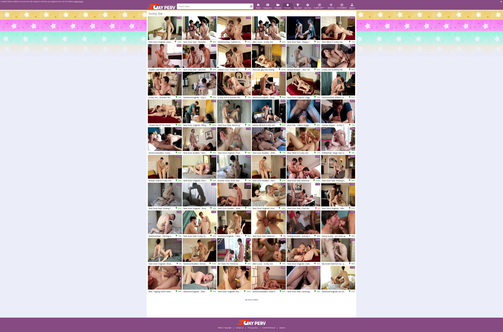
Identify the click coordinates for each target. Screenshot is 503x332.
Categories (267, 8)
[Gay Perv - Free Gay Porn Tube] (161, 6)
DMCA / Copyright (224, 328)
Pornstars (287, 8)
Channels (277, 8)
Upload (352, 8)
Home (258, 8)
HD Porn (331, 8)
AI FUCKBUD (342, 8)
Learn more (78, 1)
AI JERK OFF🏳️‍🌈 (319, 8)
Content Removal (268, 328)
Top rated (298, 8)
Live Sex (307, 8)
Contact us (240, 328)
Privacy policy (253, 328)
